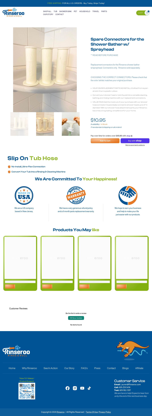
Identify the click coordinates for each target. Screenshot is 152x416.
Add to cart (105, 141)
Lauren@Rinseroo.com (131, 384)
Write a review (76, 318)
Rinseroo (61, 412)
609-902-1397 (125, 390)
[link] (20, 282)
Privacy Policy (105, 412)
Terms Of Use (92, 412)
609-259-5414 (124, 387)
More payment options (135, 145)
